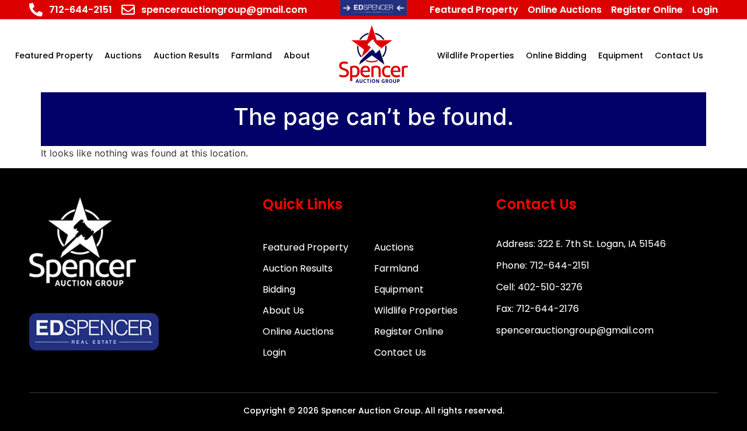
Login (274, 352)
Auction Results (298, 268)
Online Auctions (298, 331)
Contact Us (400, 352)
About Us (283, 310)
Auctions (394, 247)
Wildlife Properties (416, 310)
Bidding (279, 289)
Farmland (396, 268)
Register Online (409, 331)
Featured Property (305, 247)
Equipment (399, 289)
